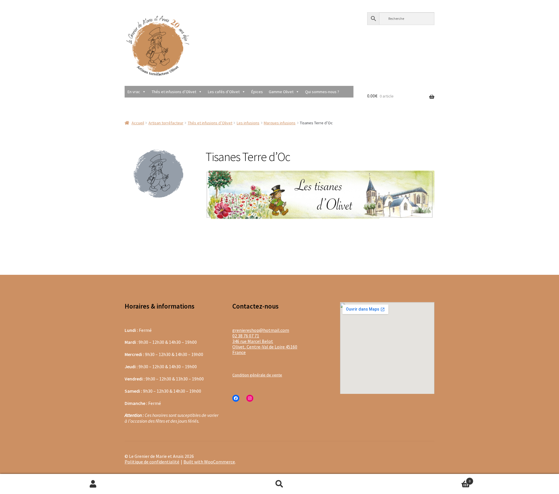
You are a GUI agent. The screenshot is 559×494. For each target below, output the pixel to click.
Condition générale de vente (257, 375)
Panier (421, 478)
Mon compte (93, 484)
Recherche (279, 484)
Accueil (138, 122)
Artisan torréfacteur (165, 122)
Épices (257, 91)
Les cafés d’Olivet (224, 91)
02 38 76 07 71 (245, 336)
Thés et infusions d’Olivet (174, 91)
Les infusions (248, 122)
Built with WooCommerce (209, 462)
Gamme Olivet (281, 91)
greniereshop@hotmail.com (260, 330)
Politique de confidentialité (152, 462)
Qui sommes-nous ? (322, 91)
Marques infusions (280, 122)
